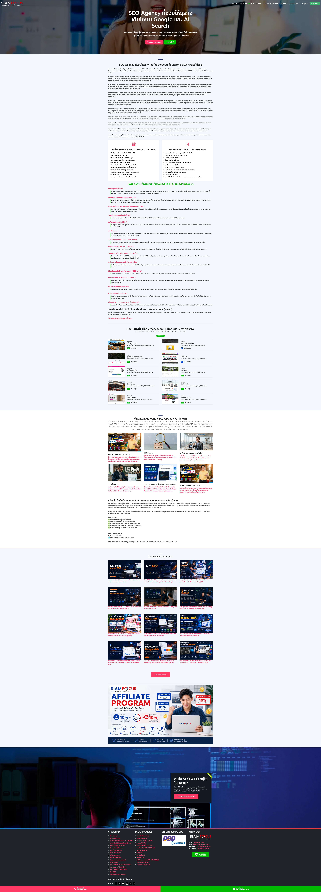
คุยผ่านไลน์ (170, 42)
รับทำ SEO (113, 872)
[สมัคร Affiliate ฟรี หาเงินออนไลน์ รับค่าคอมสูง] (160, 715)
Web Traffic (140, 857)
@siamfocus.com (203, 849)
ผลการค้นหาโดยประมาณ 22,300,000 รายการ (194, 385)
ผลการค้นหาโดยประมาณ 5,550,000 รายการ (193, 358)
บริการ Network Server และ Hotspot (121, 841)
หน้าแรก (234, 3)
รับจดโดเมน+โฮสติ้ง (115, 853)
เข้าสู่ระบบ (305, 4)
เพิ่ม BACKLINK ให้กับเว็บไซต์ (118, 870)
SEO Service (114, 862)
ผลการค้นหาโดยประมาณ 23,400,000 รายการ (140, 345)
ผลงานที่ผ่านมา (256, 3)
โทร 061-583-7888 (154, 42)
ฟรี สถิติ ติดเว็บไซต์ (142, 850)
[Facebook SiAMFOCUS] (116, 883)
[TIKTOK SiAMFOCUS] (134, 883)
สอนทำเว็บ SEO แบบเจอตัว (117, 845)
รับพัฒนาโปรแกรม (115, 838)
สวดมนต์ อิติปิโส (141, 843)
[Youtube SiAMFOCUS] (130, 883)
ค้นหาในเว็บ (140, 853)
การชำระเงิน (274, 3)
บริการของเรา (244, 4)
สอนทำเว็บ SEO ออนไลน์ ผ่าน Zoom (120, 843)
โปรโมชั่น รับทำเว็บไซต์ (143, 836)
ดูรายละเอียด (160, 336)
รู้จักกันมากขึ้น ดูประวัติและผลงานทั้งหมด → (120, 318)
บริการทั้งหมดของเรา (160, 675)
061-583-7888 (199, 843)
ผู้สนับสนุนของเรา (142, 838)
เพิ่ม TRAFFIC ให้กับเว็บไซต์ (117, 867)
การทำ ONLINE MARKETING (146, 848)
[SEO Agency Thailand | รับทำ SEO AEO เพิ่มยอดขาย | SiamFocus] (12, 4)
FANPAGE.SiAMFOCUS (203, 847)
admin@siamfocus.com (200, 845)
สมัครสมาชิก (314, 4)
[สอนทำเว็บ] (160, 596)
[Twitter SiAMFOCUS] (119, 883)
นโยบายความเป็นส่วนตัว (143, 865)
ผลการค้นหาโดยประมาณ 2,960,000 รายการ (193, 399)
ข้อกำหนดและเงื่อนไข (143, 862)
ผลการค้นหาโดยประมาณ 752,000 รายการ (193, 345)
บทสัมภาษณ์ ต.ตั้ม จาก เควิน (144, 845)
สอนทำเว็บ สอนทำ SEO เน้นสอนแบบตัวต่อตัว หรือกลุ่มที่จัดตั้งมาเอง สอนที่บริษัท (160, 608)
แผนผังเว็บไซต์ (141, 855)
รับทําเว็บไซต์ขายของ (116, 850)
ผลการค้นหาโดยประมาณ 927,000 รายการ (193, 372)
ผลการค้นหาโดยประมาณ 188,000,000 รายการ (140, 385)
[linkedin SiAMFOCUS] (123, 883)
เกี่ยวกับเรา (283, 3)
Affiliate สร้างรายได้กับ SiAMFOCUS (148, 860)
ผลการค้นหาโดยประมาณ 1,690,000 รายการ (139, 399)
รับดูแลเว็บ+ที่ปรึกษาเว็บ (116, 848)
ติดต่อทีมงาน (293, 3)
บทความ (266, 3)
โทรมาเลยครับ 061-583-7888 (186, 796)
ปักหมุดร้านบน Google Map (118, 874)
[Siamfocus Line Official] (200, 854)
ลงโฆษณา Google (115, 857)
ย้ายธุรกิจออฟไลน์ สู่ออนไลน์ (118, 860)
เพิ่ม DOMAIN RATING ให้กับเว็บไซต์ (120, 865)
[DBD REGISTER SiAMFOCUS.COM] (174, 840)
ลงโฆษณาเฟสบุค (114, 855)
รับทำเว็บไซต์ (113, 836)
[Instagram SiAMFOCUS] (127, 883)
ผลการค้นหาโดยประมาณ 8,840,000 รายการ (140, 358)
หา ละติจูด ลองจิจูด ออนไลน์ (144, 841)
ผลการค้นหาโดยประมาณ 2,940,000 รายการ (140, 372)
